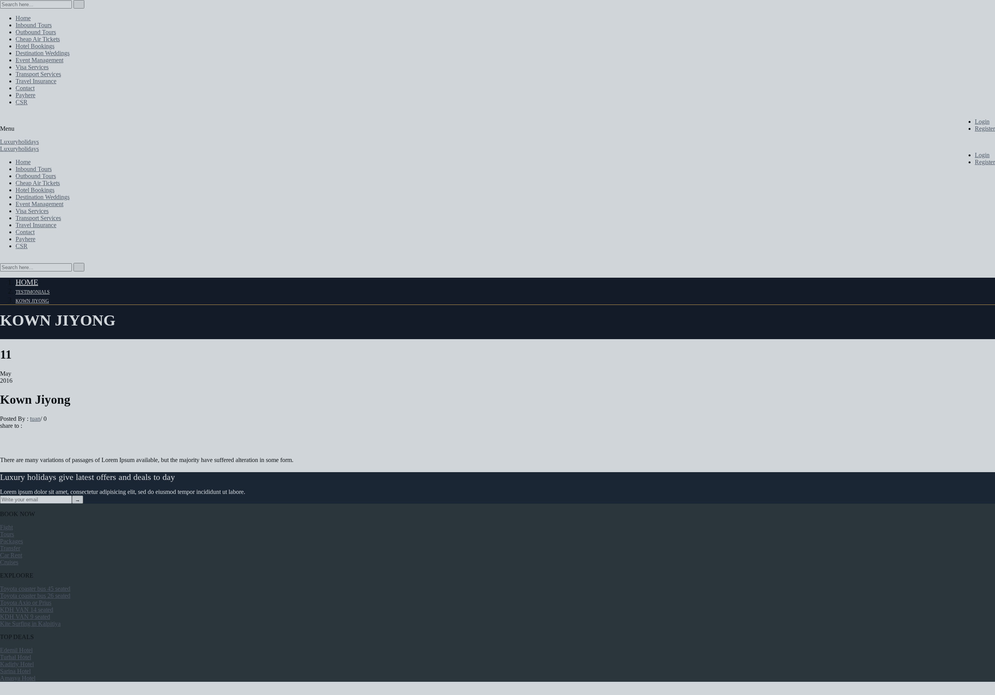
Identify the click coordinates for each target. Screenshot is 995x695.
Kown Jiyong (32, 301)
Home (27, 282)
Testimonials (33, 292)
